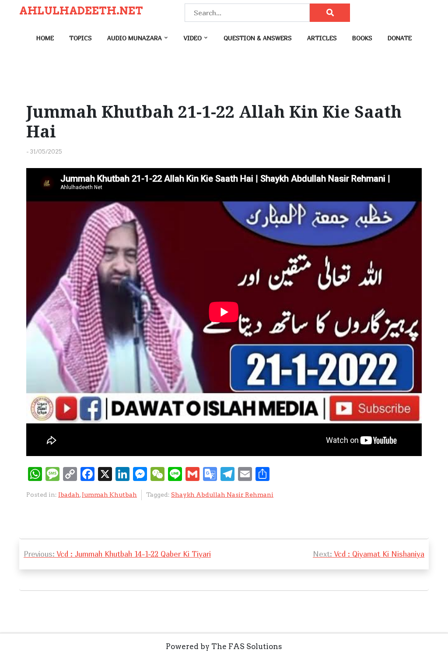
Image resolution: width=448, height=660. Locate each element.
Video (193, 38)
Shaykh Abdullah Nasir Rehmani (222, 494)
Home (45, 38)
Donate (400, 38)
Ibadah (69, 494)
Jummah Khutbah (109, 494)
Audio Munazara (134, 38)
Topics (80, 38)
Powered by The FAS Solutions (224, 646)
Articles (322, 38)
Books (362, 38)
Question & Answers (258, 38)
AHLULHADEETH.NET (81, 11)
